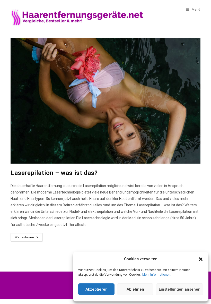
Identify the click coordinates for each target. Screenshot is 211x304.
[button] (200, 259)
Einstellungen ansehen (179, 289)
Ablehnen (135, 289)
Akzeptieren (96, 289)
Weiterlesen (29, 236)
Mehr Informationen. (156, 274)
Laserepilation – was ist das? (54, 172)
